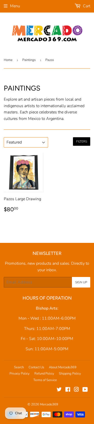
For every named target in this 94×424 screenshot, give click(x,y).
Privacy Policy (20, 373)
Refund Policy (44, 373)
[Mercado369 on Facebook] (67, 390)
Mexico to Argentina (45, 118)
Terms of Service (45, 380)
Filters (81, 141)
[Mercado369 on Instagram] (76, 390)
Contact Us (36, 367)
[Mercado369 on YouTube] (85, 390)
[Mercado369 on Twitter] (59, 390)
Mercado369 (49, 404)
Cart (86, 6)
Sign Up (81, 282)
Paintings (29, 60)
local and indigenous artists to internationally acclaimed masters (44, 106)
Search (19, 367)
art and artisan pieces (36, 99)
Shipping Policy (70, 373)
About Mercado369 (62, 367)
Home (8, 60)
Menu (15, 6)
